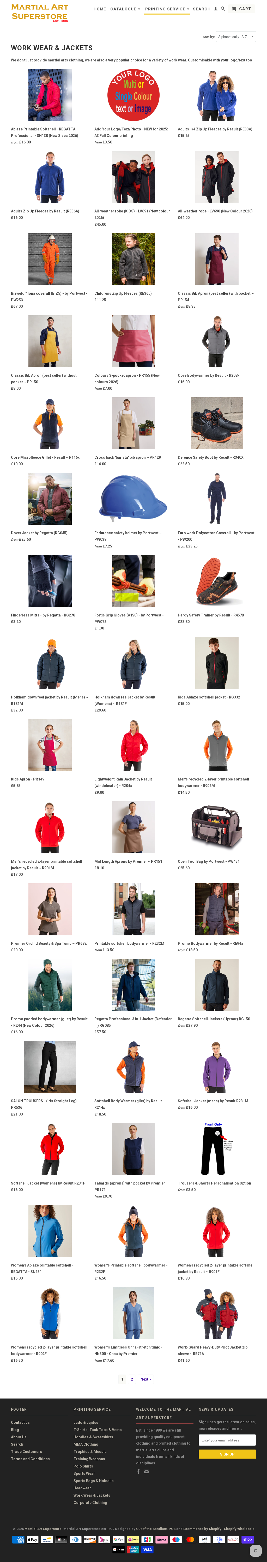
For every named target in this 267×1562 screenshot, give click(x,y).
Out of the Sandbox (151, 1529)
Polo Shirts (83, 1466)
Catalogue (125, 9)
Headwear (82, 1488)
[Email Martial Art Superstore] (146, 1471)
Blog (15, 1430)
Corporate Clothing (90, 1503)
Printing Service (167, 9)
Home (100, 9)
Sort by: (209, 37)
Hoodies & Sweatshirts (93, 1437)
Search (202, 9)
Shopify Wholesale (239, 1529)
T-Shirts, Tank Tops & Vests (98, 1430)
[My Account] (216, 10)
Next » (146, 1379)
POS (172, 1529)
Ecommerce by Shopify (202, 1529)
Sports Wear (84, 1473)
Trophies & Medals (90, 1452)
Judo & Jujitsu (86, 1422)
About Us (19, 1437)
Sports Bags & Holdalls (94, 1481)
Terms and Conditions (30, 1459)
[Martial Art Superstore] (39, 13)
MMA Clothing (86, 1444)
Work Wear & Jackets (92, 1495)
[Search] (223, 10)
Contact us (20, 1422)
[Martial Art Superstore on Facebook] (138, 1471)
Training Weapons (89, 1459)
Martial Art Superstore (43, 1529)
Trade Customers (26, 1452)
